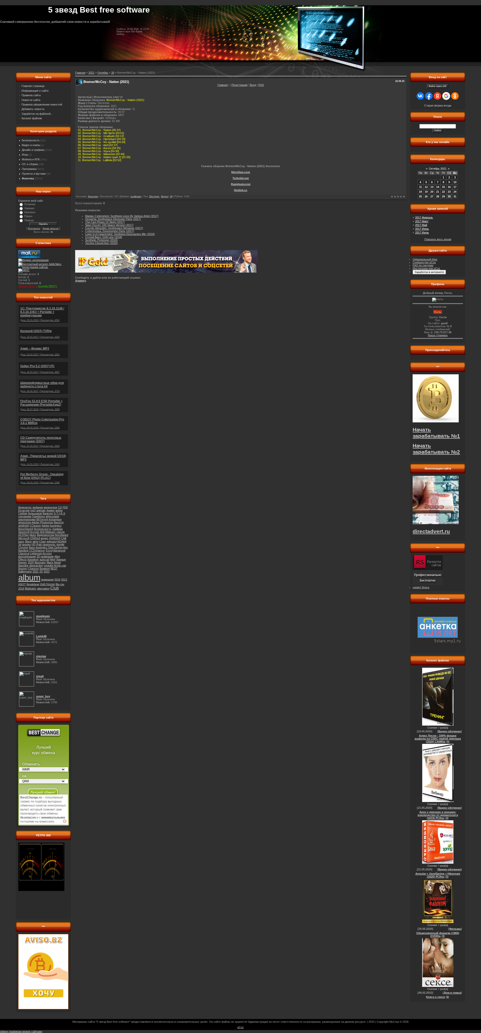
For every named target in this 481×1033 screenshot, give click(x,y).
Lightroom (36, 553)
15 (443, 186)
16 (449, 186)
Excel (49, 550)
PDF (65, 507)
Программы (29, 168)
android (23, 525)
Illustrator (40, 562)
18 (420, 191)
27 (431, 196)
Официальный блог (425, 259)
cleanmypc (49, 544)
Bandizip (23, 550)
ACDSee (23, 534)
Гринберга (38, 516)
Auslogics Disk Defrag (49, 547)
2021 (36, 571)
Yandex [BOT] (27, 286)
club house (47, 584)
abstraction (36, 565)
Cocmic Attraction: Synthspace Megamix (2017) (114, 227)
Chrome (23, 547)
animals (41, 510)
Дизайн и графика (33, 149)
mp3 (33, 510)
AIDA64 (61, 541)
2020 (31, 562)
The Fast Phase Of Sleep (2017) (105, 221)
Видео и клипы (31, 145)
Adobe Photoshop (42, 522)
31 (454, 196)
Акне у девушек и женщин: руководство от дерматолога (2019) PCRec (438, 815)
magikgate (136, 196)
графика (57, 528)
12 (426, 186)
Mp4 (52, 559)
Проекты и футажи (34, 173)
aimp (35, 541)
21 (437, 191)
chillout (35, 538)
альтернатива (27, 519)
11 (420, 186)
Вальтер (48, 513)
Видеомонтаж (45, 534)
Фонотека (28, 178)
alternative (43, 588)
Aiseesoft (24, 531)
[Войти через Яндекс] (437, 96)
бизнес (22, 562)
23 (449, 191)
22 (443, 191)
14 (437, 186)
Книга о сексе (435, 996)
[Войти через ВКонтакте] (420, 96)
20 (431, 191)
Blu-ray (60, 584)
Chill (63, 538)
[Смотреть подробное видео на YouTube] (65, 821)
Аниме (50, 510)
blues (33, 534)
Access (47, 553)
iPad (39, 544)
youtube (48, 565)
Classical (23, 553)
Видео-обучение (449, 731)
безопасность (42, 528)
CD (60, 507)
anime (59, 510)
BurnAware (61, 534)
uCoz (240, 1027)
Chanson (33, 568)
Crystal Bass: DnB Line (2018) (103, 237)
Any (65, 547)
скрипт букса (421, 587)
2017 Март (421, 221)
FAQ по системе (423, 265)
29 (443, 196)
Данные (61, 559)
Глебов (22, 513)
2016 (57, 579)
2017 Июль (422, 232)
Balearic (30, 588)
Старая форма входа (437, 105)
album (29, 577)
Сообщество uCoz (424, 262)
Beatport (45, 568)
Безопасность (31, 140)
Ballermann (25, 571)
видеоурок (50, 507)
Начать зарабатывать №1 (436, 433)
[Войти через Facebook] (429, 96)
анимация (47, 579)
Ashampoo (55, 519)
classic (60, 531)
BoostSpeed (25, 528)
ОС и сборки (30, 164)
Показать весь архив (437, 239)
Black (28, 541)
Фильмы (455, 928)
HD (34, 544)
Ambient (54, 538)
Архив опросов (51, 228)
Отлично (29, 204)
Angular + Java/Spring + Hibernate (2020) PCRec (437, 875)
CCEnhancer (37, 550)
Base (32, 547)
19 (426, 191)
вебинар (38, 507)
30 (112, 72)
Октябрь (102, 72)
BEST (54, 568)
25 (420, 196)
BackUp (59, 522)
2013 (64, 579)
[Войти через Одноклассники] (455, 96)
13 (431, 186)
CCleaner (35, 525)
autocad (44, 559)
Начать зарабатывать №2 (436, 449)
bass (21, 541)
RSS (261, 84)
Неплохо (29, 212)
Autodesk (33, 559)
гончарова (24, 516)
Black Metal (54, 562)
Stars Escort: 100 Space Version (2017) (109, 224)
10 (454, 182)
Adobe (45, 525)
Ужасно (29, 220)
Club (54, 588)
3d (19, 544)
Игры (25, 154)
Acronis (34, 531)
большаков (35, 513)
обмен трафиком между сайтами (21, 1031)
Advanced (59, 550)
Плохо (28, 216)
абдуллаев (52, 516)
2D (41, 571)
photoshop (24, 522)
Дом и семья (452, 992)
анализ (26, 544)
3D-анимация (45, 556)
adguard (52, 541)
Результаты (34, 228)
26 (426, 196)
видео (44, 538)
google (60, 544)
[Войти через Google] (446, 96)
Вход (253, 84)
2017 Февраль (424, 217)
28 (437, 196)
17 (454, 186)
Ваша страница (437, 335)
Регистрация (239, 84)
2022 (47, 571)
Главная (222, 84)
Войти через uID (437, 86)
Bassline (23, 565)
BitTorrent (42, 519)
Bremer (164, 196)
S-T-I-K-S (59, 513)
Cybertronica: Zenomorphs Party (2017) (109, 231)
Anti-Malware (48, 531)
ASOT (22, 584)
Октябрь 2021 (437, 168)
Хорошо (29, 208)
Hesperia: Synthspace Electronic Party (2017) (113, 218)
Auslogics (56, 525)
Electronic (154, 196)
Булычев (24, 510)
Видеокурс (25, 507)
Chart (42, 541)
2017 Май (421, 224)
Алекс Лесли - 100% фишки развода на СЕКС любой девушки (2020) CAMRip (438, 738)
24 (454, 191)
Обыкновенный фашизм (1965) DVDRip (437, 935)
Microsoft (24, 538)
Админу (80, 280)
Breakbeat (33, 584)
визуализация (27, 556)
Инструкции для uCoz (426, 268)
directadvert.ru (431, 531)
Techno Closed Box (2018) (101, 243)
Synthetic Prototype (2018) (101, 240)
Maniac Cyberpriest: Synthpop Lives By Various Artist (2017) (122, 215)
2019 (21, 588)
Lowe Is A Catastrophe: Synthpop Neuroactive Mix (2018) (120, 234)
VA (171, 196)
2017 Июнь (422, 228)
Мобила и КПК (31, 159)
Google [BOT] (47, 286)
